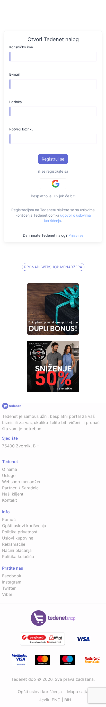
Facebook (11, 575)
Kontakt (9, 500)
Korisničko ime (21, 47)
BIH (67, 699)
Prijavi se (75, 235)
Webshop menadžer (21, 481)
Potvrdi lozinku (21, 129)
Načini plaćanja (17, 550)
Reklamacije (13, 544)
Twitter (9, 588)
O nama (9, 469)
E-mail (14, 74)
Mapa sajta (78, 691)
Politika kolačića (18, 556)
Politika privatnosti (20, 531)
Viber (7, 594)
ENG (56, 699)
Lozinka (15, 102)
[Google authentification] (53, 183)
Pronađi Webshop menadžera (53, 267)
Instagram (11, 582)
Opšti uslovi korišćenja (24, 525)
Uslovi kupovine (17, 538)
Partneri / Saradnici (21, 487)
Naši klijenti (13, 494)
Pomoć (9, 519)
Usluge (8, 475)
